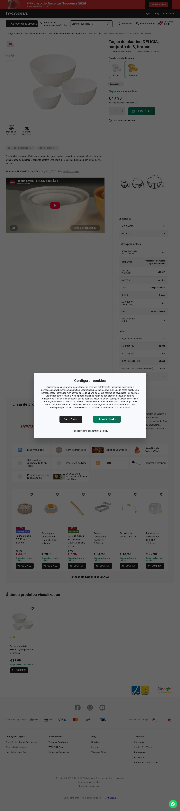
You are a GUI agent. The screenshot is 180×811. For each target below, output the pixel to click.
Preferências (70, 419)
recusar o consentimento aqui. (93, 431)
